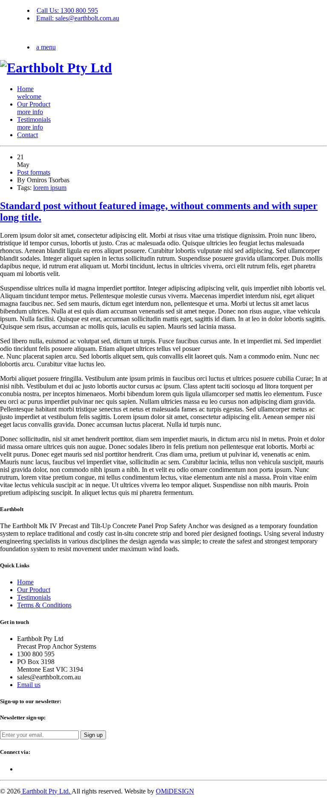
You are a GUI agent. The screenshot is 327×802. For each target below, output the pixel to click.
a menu (46, 47)
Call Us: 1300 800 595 (67, 10)
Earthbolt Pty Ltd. (46, 791)
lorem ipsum (49, 187)
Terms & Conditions (44, 605)
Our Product (33, 108)
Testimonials (34, 123)
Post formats (33, 172)
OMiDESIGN (175, 791)
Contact (27, 134)
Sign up (93, 735)
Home (29, 92)
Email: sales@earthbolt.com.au (77, 18)
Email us (28, 684)
